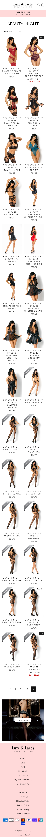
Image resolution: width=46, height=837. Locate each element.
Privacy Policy (23, 809)
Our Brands (23, 775)
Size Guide (23, 771)
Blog (23, 763)
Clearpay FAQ (23, 784)
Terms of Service (23, 813)
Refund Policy (23, 805)
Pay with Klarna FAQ (23, 779)
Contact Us (23, 797)
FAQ (23, 767)
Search (23, 758)
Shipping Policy (23, 801)
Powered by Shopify (23, 835)
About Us (23, 792)
